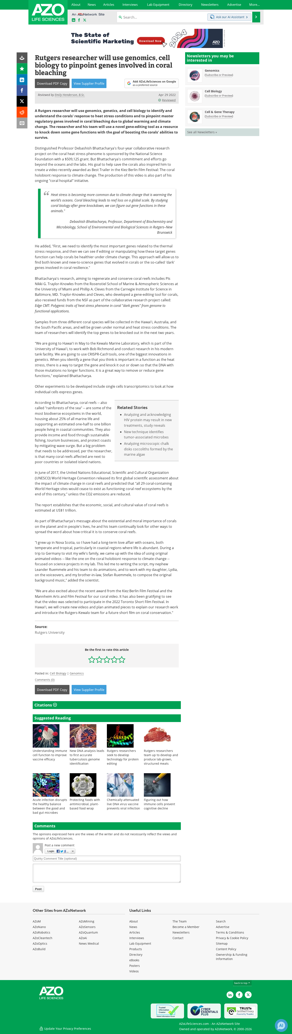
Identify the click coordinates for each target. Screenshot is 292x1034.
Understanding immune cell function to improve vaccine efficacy (50, 755)
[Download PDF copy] (22, 57)
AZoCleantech (42, 938)
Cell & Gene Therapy (219, 112)
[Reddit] (22, 112)
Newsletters (181, 932)
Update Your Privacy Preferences (67, 1029)
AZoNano (39, 927)
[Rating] (22, 68)
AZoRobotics (41, 932)
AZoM (37, 921)
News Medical (89, 943)
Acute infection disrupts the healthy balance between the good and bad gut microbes (50, 806)
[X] (22, 101)
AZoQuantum (88, 932)
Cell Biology (58, 673)
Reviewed (169, 100)
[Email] (22, 123)
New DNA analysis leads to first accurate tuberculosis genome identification (87, 757)
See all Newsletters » (202, 132)
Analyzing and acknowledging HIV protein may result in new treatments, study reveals (148, 420)
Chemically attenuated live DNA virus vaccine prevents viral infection (123, 804)
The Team (180, 921)
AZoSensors (87, 927)
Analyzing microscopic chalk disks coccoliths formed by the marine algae (148, 449)
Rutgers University (50, 632)
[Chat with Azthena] (281, 1025)
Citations (43, 705)
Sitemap (222, 943)
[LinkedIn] (22, 79)
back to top (241, 983)
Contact (178, 938)
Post (38, 889)
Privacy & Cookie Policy (232, 938)
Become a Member (186, 927)
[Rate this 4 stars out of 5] (114, 659)
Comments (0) (45, 680)
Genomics (77, 673)
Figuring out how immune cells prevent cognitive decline (159, 804)
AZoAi (83, 938)
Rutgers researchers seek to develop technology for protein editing (123, 757)
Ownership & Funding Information (231, 957)
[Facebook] (22, 90)
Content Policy (226, 949)
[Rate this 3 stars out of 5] (107, 659)
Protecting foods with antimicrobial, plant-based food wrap (85, 804)
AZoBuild (39, 949)
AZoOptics (40, 943)
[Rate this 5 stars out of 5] (121, 659)
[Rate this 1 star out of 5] (92, 659)
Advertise (222, 927)
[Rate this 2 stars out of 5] (99, 659)
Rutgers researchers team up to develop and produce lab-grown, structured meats (161, 757)
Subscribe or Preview (219, 75)
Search (221, 921)
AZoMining (86, 921)
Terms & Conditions (230, 932)
